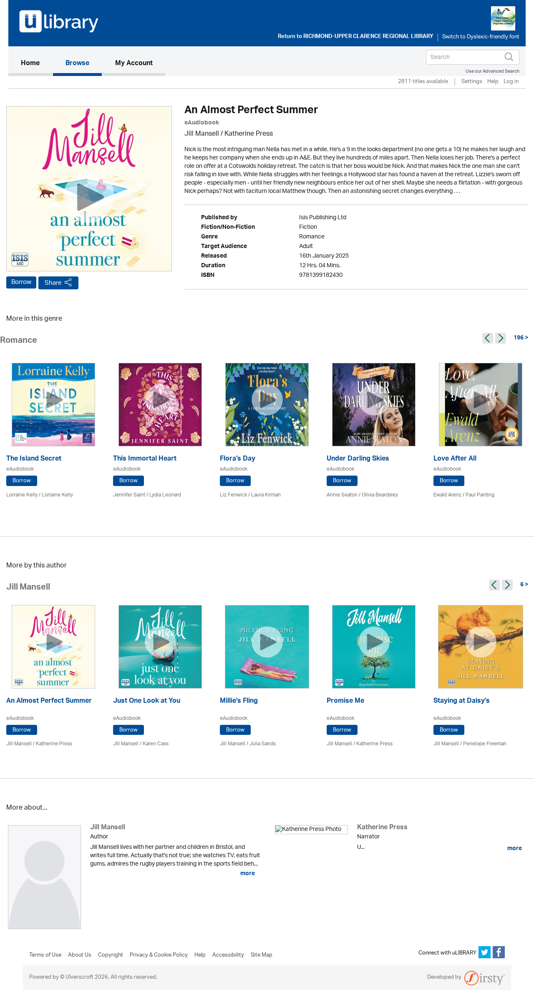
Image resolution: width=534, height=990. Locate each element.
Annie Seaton (342, 495)
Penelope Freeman (484, 743)
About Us (79, 955)
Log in (511, 82)
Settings (471, 82)
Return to (355, 37)
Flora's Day (237, 459)
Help (493, 82)
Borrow (21, 282)
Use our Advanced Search (492, 71)
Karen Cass (156, 743)
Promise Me (345, 702)
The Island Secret (33, 459)
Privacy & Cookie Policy (159, 955)
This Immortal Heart (144, 459)
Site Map (261, 955)
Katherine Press (248, 134)
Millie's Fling (239, 702)
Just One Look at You (146, 702)
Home (36, 64)
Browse (77, 64)
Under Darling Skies (358, 459)
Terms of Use (45, 955)
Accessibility (228, 955)
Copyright (110, 955)
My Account (134, 64)
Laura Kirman (266, 495)
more (247, 873)
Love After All (454, 459)
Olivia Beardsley (380, 495)
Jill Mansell (201, 134)
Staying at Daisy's (461, 702)
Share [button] (53, 283)
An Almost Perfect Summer (49, 702)
